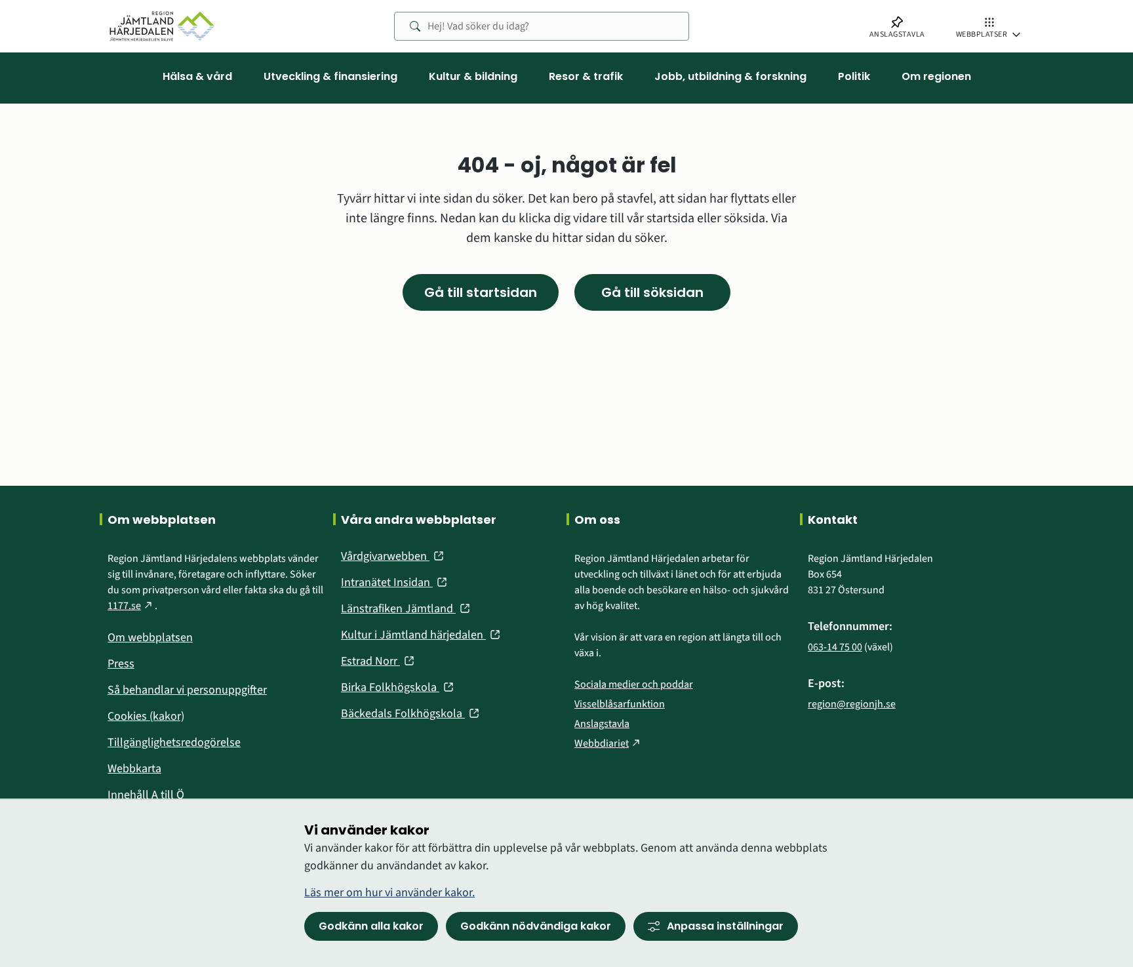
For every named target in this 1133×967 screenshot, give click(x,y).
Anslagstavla (601, 724)
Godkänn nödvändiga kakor (535, 926)
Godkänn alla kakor (371, 926)
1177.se (131, 606)
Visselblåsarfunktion (619, 704)
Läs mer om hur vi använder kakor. (389, 892)
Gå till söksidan (652, 292)
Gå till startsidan (480, 292)
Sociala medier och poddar (633, 684)
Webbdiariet (608, 743)
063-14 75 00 (835, 647)
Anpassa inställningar (725, 926)
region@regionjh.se (852, 704)
